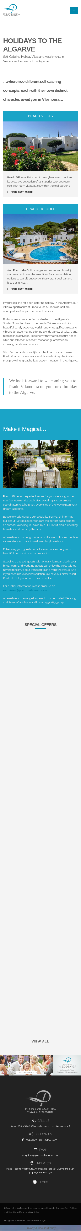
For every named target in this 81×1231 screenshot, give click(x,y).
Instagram (49, 1139)
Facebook (30, 1139)
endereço (43, 1163)
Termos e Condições (29, 1212)
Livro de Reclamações (57, 1208)
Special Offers (40, 624)
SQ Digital (42, 1220)
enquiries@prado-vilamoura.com (26, 590)
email (43, 1149)
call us (43, 1120)
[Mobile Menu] (74, 10)
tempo (43, 1182)
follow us (43, 1134)
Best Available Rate (34, 726)
